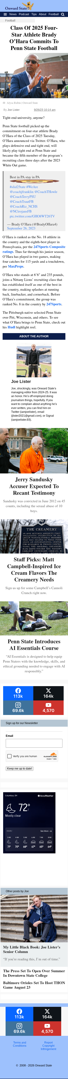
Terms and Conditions (19, 1044)
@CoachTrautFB (21, 201)
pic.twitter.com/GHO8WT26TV (32, 216)
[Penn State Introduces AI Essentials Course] (34, 634)
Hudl (11, 327)
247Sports (53, 304)
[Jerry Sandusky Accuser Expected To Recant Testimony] (34, 472)
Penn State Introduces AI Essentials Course (34, 644)
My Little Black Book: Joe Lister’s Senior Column (31, 949)
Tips (34, 14)
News (13, 14)
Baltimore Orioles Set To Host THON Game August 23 (34, 985)
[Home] (19, 9)
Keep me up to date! (19, 768)
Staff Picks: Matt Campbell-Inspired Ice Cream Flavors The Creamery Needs (34, 569)
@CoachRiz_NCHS (23, 206)
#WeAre (32, 186)
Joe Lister (13, 109)
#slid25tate (17, 186)
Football (54, 14)
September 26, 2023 (21, 228)
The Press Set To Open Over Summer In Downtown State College (34, 973)
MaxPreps (15, 266)
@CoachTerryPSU (23, 196)
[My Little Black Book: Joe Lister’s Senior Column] (34, 943)
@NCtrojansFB (21, 211)
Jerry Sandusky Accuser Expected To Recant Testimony (34, 486)
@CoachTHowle (45, 191)
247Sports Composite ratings (34, 249)
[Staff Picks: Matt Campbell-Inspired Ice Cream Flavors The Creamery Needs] (34, 552)
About (42, 14)
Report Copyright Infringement (48, 1046)
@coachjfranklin (21, 191)
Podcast (24, 14)
